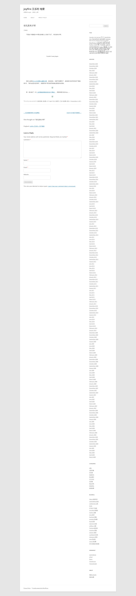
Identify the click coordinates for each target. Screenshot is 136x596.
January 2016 (92, 197)
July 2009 (91, 344)
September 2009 (93, 339)
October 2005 (93, 441)
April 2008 (92, 377)
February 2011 (93, 301)
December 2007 (93, 386)
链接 (98, 53)
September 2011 (93, 286)
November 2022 (93, 101)
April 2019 (92, 152)
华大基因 (110, 47)
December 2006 (93, 410)
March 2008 (92, 379)
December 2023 (93, 77)
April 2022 (92, 110)
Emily (90, 506)
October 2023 (93, 81)
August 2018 (92, 161)
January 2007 (92, 408)
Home (25, 17)
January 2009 (92, 357)
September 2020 (93, 132)
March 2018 (92, 166)
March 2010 (92, 326)
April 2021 (92, 126)
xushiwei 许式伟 (93, 535)
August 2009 (92, 341)
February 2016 (93, 195)
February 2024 (93, 73)
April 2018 (92, 164)
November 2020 (93, 130)
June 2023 (92, 86)
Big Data (99, 37)
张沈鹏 (64, 101)
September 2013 (93, 235)
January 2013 (92, 250)
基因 (97, 48)
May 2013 (92, 241)
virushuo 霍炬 (93, 530)
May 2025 (92, 70)
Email (26, 167)
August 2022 (92, 106)
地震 (95, 48)
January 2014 (92, 226)
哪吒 (93, 48)
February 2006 (93, 432)
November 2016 (93, 179)
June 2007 (92, 399)
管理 (111, 51)
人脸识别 (107, 45)
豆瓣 (90, 53)
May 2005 (92, 452)
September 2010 (93, 312)
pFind (106, 42)
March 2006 (92, 430)
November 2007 (93, 388)
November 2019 (93, 144)
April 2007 (92, 401)
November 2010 (93, 308)
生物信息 (101, 51)
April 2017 (92, 172)
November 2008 (93, 361)
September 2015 (93, 201)
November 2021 (93, 117)
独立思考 (91, 484)
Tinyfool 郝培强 (93, 528)
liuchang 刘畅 (93, 517)
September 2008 (93, 366)
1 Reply (26, 30)
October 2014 (93, 217)
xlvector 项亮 (92, 532)
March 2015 (92, 208)
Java (90, 40)
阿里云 (102, 53)
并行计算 (91, 49)
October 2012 (93, 257)
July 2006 (91, 421)
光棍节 (57, 101)
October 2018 (93, 159)
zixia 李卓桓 (92, 539)
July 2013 (91, 237)
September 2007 (93, 392)
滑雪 (96, 51)
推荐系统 (100, 49)
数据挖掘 (91, 51)
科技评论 (91, 486)
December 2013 (93, 228)
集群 (106, 53)
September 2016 (93, 184)
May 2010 (92, 321)
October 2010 (93, 310)
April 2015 (92, 206)
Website (26, 174)
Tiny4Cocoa (92, 561)
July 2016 (91, 188)
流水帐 (44, 101)
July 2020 (91, 135)
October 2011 (93, 284)
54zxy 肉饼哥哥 (93, 499)
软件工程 (94, 53)
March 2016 (92, 192)
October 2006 (93, 415)
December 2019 (93, 141)
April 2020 (92, 139)
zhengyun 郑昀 (93, 537)
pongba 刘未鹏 (93, 519)
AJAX (95, 37)
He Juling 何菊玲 (93, 510)
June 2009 (92, 346)
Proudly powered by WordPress (40, 588)
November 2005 (93, 439)
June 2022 (92, 108)
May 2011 (92, 295)
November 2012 (93, 255)
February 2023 (93, 95)
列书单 (91, 472)
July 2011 (91, 290)
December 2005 (93, 437)
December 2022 (93, 99)
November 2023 (93, 79)
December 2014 (93, 215)
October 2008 (93, 364)
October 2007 (93, 390)
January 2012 (92, 277)
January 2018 (92, 168)
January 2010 (92, 330)
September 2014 (93, 219)
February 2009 (93, 355)
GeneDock (96, 39)
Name (26, 160)
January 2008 (92, 384)
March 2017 (92, 175)
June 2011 (92, 292)
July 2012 (91, 264)
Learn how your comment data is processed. (62, 186)
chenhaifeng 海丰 (94, 501)
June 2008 (92, 372)
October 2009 (93, 337)
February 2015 (93, 210)
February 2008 (93, 381)
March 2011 (92, 299)
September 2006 (93, 417)
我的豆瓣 (91, 577)
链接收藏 (91, 488)
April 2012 (92, 270)
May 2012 (92, 268)
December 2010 (93, 306)
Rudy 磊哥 (92, 521)
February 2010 (93, 328)
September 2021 (93, 119)
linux (106, 40)
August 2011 (92, 288)
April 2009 (92, 350)
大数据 (101, 48)
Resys (90, 559)
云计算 (96, 44)
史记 (90, 48)
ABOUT (32, 17)
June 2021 (92, 121)
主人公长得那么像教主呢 (40, 81)
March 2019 (92, 155)
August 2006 (92, 419)
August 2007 (92, 395)
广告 (60, 101)
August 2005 (92, 446)
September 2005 (93, 444)
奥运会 (108, 48)
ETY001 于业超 (93, 508)
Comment (27, 140)
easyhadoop (92, 555)
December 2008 (93, 359)
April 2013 (92, 244)
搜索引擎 (106, 49)
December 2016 (93, 177)
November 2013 (93, 230)
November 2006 (93, 412)
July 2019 (91, 148)
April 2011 (92, 297)
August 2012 (92, 261)
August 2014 (92, 221)
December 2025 (93, 64)
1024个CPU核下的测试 (74, 113)
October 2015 (93, 199)
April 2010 (92, 324)
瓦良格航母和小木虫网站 (32, 113)
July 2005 (91, 448)
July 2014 (91, 224)
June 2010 (92, 319)
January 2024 (92, 75)
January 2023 (92, 97)
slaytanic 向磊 (93, 524)
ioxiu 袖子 (92, 515)
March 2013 (92, 246)
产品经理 (102, 45)
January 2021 (92, 128)
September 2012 (93, 259)
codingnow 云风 (93, 504)
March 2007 (92, 404)
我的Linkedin (92, 575)
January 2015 (92, 212)
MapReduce (93, 43)
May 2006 (92, 426)
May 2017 (92, 170)
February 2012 (93, 275)
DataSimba (107, 37)
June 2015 (92, 204)
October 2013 (93, 232)
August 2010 (92, 315)
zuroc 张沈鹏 (92, 541)
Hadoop (108, 39)
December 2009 (93, 332)
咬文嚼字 (91, 477)
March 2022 (92, 112)
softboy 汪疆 (92, 526)
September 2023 (93, 84)
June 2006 (92, 424)
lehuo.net (102, 40)
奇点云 (104, 48)
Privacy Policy (42, 17)
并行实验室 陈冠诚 (94, 544)
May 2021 (92, 124)
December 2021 (93, 115)
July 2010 (91, 317)
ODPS (99, 42)
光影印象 (39, 101)
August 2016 (92, 186)
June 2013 (92, 239)
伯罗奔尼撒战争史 (94, 47)
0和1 (90, 468)
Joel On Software (96, 40)
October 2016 (93, 181)
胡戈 (68, 101)
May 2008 (92, 375)
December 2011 (93, 279)
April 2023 (92, 90)
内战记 (101, 47)
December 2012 (93, 252)
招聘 (96, 49)
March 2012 (92, 272)
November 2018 (93, 157)
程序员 (107, 51)
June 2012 (92, 266)
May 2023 (92, 88)
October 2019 (93, 146)
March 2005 (92, 457)
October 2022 (93, 104)
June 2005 (92, 450)
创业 (105, 46)
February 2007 (93, 406)
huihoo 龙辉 (92, 512)
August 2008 (92, 368)
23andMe (91, 37)
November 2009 (93, 335)
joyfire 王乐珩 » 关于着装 (37, 126)
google (102, 39)
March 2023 (92, 93)
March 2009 (92, 352)
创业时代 (91, 475)
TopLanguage (93, 564)
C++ (102, 37)
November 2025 (93, 66)
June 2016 (92, 190)
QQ (54, 101)
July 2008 (91, 370)
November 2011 (93, 281)
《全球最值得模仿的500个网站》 (46, 92)
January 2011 (92, 304)
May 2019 (92, 150)
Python (91, 45)
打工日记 (91, 479)
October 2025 (93, 68)
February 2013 (93, 248)
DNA (90, 39)
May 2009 (92, 348)
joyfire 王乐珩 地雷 (34, 9)
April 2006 (92, 428)
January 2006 (92, 435)
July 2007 (91, 397)
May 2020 (92, 137)
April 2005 (92, 455)
